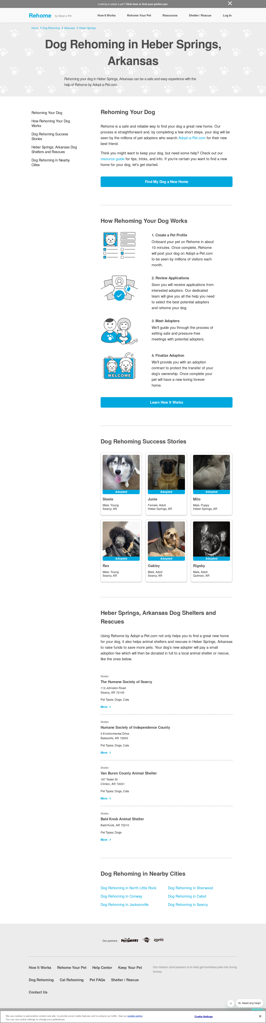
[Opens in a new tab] (131, 940)
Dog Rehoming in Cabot (187, 896)
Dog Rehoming (51, 28)
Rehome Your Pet (139, 15)
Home (34, 28)
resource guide (112, 158)
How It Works (107, 15)
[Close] (260, 1016)
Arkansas (69, 28)
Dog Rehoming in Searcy (188, 904)
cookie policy (134, 1016)
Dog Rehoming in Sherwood (190, 887)
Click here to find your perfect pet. (147, 4)
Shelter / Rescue (200, 15)
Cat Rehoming (72, 979)
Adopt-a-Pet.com (192, 137)
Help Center (102, 967)
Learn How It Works (166, 402)
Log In (227, 15)
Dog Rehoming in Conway (121, 896)
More (104, 707)
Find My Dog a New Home (166, 181)
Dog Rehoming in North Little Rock (128, 887)
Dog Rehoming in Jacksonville (125, 904)
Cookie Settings (204, 1016)
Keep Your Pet (130, 967)
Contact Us (38, 992)
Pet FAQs (97, 979)
